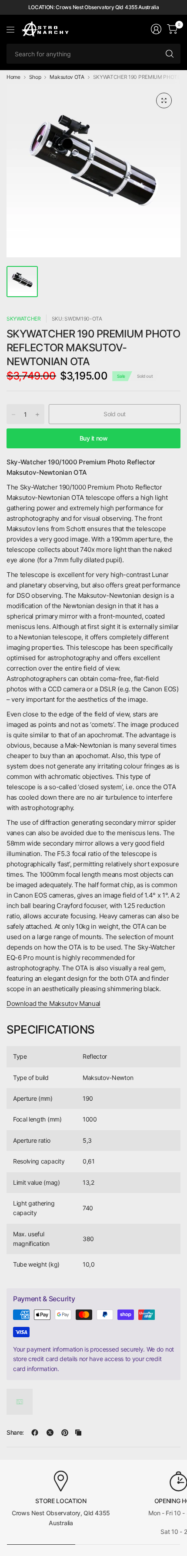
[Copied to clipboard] (78, 1432)
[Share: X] (50, 1432)
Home (13, 77)
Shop (35, 77)
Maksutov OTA (67, 77)
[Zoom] (164, 100)
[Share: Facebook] (34, 1432)
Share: (15, 1433)
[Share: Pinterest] (64, 1432)
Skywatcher (24, 318)
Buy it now (94, 438)
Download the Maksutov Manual (53, 1003)
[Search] (169, 54)
